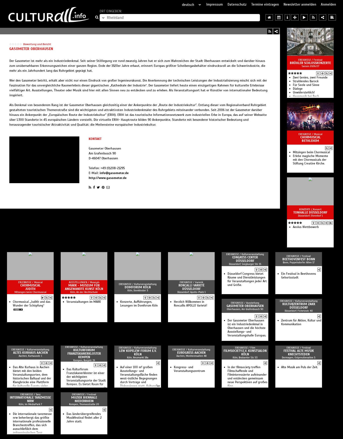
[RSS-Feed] (269, 31)
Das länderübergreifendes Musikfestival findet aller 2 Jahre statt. (84, 417)
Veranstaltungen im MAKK (83, 302)
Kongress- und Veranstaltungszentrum (189, 369)
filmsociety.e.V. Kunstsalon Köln (245, 352)
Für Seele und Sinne (306, 85)
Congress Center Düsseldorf (245, 259)
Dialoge (298, 89)
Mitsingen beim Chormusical (311, 152)
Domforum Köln (138, 287)
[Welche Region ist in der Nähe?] (295, 17)
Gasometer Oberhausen (245, 306)
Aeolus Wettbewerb (306, 227)
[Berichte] (330, 223)
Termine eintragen (265, 4)
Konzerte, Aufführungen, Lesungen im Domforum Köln (139, 303)
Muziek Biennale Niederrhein (84, 399)
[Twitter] (98, 187)
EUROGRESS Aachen (191, 352)
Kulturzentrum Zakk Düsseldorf (298, 305)
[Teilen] (276, 31)
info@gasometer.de (114, 173)
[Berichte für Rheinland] (332, 17)
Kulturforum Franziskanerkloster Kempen (84, 353)
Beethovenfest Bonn (298, 259)
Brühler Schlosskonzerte (310, 63)
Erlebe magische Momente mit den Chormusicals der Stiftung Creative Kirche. (310, 159)
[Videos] (42, 298)
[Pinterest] (103, 187)
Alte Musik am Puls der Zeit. (299, 367)
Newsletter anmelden (300, 4)
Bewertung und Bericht (37, 44)
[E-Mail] (108, 187)
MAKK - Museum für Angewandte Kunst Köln (84, 287)
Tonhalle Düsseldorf (310, 212)
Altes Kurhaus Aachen (30, 352)
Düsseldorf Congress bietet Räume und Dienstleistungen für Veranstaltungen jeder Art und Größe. (247, 279)
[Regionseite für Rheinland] (269, 17)
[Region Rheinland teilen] (322, 17)
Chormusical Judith (30, 287)
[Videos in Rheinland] (304, 17)
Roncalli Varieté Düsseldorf (191, 287)
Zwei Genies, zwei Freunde (310, 77)
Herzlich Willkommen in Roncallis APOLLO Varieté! (190, 303)
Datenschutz (237, 4)
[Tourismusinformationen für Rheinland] (287, 17)
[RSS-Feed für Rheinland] (313, 17)
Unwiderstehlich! (304, 92)
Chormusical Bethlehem (310, 139)
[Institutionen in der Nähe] (322, 73)
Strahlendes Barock (305, 81)
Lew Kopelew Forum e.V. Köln (138, 352)
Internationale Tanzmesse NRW (30, 399)
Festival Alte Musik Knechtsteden (299, 352)
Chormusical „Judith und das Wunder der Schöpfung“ (31, 303)
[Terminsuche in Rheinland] (279, 17)
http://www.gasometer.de (107, 178)
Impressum (214, 4)
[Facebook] (94, 187)
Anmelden (328, 4)
